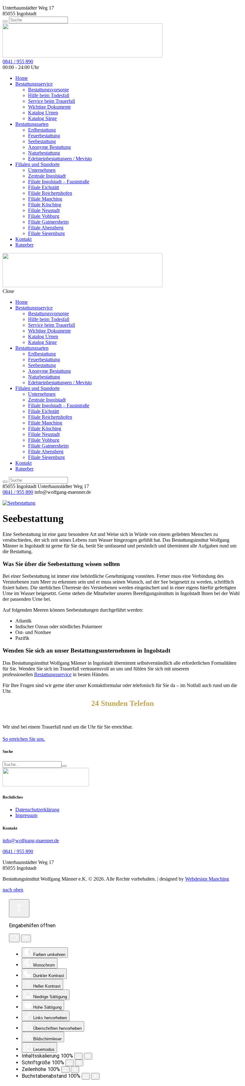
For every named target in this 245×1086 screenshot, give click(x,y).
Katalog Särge (42, 118)
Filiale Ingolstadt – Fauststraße (58, 181)
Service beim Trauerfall (51, 101)
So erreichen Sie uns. (24, 739)
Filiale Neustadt (44, 210)
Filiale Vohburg (43, 216)
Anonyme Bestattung (49, 147)
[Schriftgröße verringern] (69, 1062)
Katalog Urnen (43, 112)
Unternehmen (42, 170)
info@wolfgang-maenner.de (31, 840)
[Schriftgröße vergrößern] (79, 1062)
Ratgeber (24, 245)
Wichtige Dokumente (49, 107)
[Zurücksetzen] (14, 938)
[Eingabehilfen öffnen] (19, 908)
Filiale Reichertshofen (50, 193)
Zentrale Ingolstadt (47, 176)
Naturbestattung (44, 153)
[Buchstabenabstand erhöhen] (95, 1076)
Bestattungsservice (34, 84)
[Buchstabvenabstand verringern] (86, 1076)
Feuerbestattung (44, 135)
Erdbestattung (42, 130)
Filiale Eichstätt (43, 187)
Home (21, 78)
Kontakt (23, 239)
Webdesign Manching (207, 879)
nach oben (13, 889)
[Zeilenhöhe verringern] (65, 1069)
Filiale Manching (45, 199)
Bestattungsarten (31, 124)
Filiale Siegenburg (46, 233)
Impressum (26, 815)
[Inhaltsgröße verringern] (78, 1056)
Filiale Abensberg (45, 227)
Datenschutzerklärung (37, 809)
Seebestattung (42, 141)
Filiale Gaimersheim (48, 222)
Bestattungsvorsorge (48, 89)
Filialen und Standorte (37, 164)
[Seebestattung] (19, 503)
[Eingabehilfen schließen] (26, 938)
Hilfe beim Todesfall (48, 95)
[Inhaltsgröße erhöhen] (88, 1056)
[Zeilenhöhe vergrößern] (75, 1069)
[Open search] (5, 21)
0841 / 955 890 (18, 61)
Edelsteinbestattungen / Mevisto (60, 158)
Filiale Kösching (44, 204)
